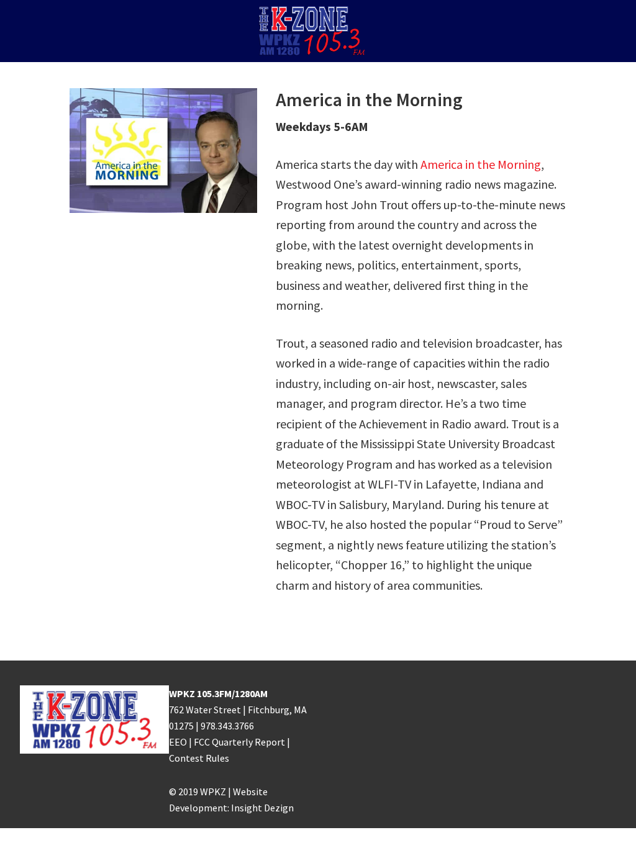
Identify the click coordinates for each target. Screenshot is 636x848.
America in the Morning (480, 164)
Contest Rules (199, 758)
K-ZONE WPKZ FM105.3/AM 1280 (318, 31)
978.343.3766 (227, 725)
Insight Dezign (262, 807)
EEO (178, 742)
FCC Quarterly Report (239, 742)
